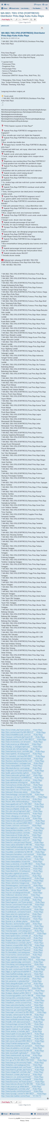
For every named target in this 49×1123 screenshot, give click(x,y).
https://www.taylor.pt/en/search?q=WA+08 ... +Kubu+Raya (22, 1051)
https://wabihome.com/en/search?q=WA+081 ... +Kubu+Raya (23, 849)
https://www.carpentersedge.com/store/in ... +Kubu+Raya (22, 962)
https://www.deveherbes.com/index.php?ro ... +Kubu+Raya (22, 976)
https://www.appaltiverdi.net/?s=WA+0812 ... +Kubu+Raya (22, 804)
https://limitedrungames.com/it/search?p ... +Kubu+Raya (22, 885)
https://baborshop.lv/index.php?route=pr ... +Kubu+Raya (21, 869)
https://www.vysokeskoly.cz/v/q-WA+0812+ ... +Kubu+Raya (23, 864)
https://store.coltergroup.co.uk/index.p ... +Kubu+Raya (21, 816)
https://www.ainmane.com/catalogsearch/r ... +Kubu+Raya (22, 878)
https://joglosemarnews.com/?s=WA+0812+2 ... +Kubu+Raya (23, 739)
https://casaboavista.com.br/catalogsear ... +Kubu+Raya (22, 928)
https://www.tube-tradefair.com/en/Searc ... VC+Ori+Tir (21, 1096)
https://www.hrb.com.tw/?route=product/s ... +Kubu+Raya (22, 1027)
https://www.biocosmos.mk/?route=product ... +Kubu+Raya (22, 1082)
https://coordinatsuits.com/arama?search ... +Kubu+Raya (22, 912)
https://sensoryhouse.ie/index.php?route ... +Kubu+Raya (21, 785)
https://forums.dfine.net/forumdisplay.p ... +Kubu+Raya (21, 802)
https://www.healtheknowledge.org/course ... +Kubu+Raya (22, 847)
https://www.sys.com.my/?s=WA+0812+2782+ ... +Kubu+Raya (24, 797)
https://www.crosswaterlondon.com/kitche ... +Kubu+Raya (22, 926)
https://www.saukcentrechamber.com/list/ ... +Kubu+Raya (22, 1005)
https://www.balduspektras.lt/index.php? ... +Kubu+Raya (21, 907)
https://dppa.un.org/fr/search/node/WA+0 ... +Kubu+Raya (22, 972)
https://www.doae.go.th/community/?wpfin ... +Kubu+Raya (22, 1063)
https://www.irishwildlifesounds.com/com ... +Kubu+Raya (22, 735)
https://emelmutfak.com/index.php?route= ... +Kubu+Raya (22, 859)
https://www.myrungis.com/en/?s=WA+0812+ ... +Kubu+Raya (23, 1094)
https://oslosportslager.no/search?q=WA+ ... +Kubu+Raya (22, 1024)
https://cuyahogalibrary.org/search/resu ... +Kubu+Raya (21, 876)
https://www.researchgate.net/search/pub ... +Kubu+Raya (22, 759)
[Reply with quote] (42, 27)
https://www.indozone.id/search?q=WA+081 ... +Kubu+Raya (23, 1084)
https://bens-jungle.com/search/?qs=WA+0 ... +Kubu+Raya (22, 991)
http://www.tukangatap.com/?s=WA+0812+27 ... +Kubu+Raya (23, 933)
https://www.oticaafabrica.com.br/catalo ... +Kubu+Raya (21, 1048)
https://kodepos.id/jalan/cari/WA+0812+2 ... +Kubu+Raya (22, 993)
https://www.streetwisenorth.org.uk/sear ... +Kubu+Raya (21, 1055)
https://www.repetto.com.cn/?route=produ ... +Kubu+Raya (22, 790)
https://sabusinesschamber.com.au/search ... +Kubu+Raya (22, 1046)
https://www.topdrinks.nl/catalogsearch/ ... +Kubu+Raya (21, 754)
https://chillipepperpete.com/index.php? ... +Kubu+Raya (21, 1089)
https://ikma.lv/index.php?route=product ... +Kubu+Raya (21, 730)
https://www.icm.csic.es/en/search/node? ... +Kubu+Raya (22, 1077)
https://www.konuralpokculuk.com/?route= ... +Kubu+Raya (22, 1067)
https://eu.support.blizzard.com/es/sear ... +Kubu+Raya (21, 799)
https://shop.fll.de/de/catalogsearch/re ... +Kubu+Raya (21, 1043)
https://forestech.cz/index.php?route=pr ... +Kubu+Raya (21, 1075)
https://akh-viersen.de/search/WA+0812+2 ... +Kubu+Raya (22, 1041)
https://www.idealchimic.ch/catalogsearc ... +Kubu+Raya (21, 871)
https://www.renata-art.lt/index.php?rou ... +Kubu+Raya (21, 835)
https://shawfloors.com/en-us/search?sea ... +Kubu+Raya (22, 1003)
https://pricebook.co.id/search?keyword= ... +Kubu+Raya (22, 950)
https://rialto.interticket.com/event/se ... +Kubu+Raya (20, 957)
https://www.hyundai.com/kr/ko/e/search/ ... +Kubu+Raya (22, 1091)
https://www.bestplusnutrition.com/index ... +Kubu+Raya (21, 833)
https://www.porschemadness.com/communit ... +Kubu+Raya (23, 854)
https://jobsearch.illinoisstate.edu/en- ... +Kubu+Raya (20, 792)
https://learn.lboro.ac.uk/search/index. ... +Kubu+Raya (21, 890)
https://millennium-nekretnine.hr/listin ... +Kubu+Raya (20, 895)
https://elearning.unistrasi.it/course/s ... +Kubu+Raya (20, 1058)
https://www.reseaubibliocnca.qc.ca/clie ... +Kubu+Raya (21, 818)
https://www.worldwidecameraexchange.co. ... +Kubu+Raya (22, 1019)
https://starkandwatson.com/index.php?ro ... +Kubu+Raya (22, 943)
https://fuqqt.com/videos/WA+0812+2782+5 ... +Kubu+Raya (23, 960)
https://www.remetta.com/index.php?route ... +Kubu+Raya (22, 1036)
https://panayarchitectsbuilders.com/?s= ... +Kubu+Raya (22, 830)
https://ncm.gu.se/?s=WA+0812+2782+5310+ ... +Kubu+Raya (24, 1060)
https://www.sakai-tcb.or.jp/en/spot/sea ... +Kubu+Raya (21, 914)
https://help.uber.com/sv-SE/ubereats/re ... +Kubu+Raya (21, 919)
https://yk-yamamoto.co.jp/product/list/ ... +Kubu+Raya (21, 981)
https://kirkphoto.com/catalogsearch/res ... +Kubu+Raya (21, 1065)
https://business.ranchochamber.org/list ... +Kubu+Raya (21, 924)
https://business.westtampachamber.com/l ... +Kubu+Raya (22, 761)
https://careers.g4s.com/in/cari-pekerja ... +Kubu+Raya (21, 979)
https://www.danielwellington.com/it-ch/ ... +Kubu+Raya (21, 840)
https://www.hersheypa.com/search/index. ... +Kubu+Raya (22, 1039)
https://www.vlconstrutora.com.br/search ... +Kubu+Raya (22, 742)
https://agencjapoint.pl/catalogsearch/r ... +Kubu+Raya (21, 988)
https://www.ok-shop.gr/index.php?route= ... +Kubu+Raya (22, 1017)
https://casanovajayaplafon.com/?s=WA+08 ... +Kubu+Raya (23, 995)
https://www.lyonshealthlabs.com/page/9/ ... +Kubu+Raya (22, 1079)
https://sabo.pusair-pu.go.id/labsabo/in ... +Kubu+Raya (21, 744)
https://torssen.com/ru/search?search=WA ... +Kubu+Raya (22, 905)
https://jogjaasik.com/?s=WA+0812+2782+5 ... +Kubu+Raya (23, 888)
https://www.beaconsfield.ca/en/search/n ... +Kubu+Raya (22, 866)
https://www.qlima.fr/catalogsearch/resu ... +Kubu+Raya (21, 787)
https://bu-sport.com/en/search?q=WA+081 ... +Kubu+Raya (23, 969)
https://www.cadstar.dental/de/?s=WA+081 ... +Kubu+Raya (22, 845)
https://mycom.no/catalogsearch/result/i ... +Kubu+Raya (21, 893)
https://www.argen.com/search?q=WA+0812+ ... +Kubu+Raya (23, 1012)
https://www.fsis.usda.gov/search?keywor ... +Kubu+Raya (22, 842)
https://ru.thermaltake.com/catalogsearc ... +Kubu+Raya (21, 952)
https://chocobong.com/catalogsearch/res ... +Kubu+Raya (22, 964)
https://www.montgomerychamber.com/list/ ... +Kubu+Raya (22, 1000)
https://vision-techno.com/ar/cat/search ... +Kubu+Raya (21, 955)
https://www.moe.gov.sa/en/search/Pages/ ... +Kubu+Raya (22, 1010)
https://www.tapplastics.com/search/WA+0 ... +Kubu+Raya (22, 828)
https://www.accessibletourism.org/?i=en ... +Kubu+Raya (22, 948)
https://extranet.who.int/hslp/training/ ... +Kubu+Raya (20, 749)
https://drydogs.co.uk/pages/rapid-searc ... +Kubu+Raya (21, 747)
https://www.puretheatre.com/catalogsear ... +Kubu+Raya (22, 897)
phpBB (18, 1118)
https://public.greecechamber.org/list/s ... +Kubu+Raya (21, 773)
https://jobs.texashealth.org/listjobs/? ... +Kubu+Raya (20, 1053)
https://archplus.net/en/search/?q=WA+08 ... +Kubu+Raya (22, 1015)
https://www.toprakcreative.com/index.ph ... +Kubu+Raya (22, 936)
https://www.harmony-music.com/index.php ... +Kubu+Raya (23, 751)
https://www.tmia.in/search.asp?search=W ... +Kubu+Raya (22, 1007)
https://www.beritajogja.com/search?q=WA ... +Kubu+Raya (22, 794)
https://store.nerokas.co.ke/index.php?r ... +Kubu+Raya (21, 1031)
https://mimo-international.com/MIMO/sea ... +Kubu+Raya (22, 778)
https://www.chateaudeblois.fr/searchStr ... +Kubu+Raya (21, 766)
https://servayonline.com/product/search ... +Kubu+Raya (22, 998)
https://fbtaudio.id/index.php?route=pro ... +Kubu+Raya (21, 916)
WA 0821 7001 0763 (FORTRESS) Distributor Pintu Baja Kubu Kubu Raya (22, 14)
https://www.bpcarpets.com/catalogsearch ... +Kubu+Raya (22, 931)
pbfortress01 (5, 25)
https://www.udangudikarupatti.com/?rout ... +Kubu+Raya (22, 984)
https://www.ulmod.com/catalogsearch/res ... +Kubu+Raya (22, 806)
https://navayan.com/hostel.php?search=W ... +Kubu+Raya (23, 737)
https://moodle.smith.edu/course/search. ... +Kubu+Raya (22, 1022)
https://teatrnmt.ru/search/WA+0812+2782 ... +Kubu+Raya (22, 945)
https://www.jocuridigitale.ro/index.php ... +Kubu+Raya (21, 809)
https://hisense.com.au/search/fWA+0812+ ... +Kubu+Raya (23, 823)
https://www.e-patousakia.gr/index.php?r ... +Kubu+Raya (21, 775)
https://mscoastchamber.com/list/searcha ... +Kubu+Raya (22, 909)
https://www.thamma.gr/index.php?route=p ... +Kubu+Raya (22, 1070)
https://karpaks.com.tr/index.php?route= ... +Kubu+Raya (21, 940)
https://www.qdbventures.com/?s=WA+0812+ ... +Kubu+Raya (23, 967)
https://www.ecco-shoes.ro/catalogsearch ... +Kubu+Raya (22, 881)
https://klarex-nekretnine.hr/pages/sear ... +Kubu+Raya (21, 883)
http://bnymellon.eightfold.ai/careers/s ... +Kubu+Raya (21, 873)
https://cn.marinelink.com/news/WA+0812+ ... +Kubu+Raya (23, 756)
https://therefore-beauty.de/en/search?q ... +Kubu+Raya (21, 814)
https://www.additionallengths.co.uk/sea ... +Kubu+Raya (21, 780)
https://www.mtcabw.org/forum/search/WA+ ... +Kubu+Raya (23, 821)
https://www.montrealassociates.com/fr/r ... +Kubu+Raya (22, 857)
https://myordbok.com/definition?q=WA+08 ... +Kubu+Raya (22, 852)
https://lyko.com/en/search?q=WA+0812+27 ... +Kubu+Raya (23, 732)
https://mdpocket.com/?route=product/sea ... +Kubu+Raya (22, 771)
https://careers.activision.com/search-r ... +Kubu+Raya (21, 825)
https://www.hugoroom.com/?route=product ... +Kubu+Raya (22, 902)
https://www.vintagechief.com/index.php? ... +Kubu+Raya (22, 1072)
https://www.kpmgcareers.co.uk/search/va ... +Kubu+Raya (22, 986)
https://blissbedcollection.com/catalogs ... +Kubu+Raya (21, 768)
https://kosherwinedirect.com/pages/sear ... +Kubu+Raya (22, 763)
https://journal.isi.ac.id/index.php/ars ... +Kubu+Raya (20, 921)
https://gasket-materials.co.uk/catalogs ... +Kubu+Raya (21, 900)
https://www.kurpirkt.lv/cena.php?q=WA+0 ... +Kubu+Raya (22, 1034)
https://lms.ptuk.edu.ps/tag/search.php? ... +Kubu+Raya (21, 811)
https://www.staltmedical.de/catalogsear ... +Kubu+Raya (21, 837)
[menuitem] (6, 4)
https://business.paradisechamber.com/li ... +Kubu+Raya (22, 938)
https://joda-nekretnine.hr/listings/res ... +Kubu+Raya (20, 782)
